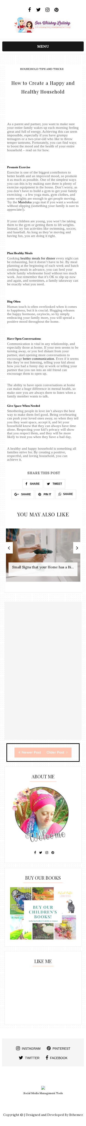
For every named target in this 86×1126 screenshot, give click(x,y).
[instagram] (48, 10)
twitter (32, 1058)
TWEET (57, 483)
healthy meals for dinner (37, 258)
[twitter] (39, 10)
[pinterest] (57, 10)
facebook (58, 1058)
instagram (31, 1048)
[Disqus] (43, 681)
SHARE (34, 483)
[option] (43, 557)
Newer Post (31, 752)
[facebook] (30, 10)
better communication (38, 359)
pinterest (61, 1048)
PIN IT (47, 494)
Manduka (25, 202)
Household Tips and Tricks (42, 69)
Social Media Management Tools (43, 1093)
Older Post (56, 752)
